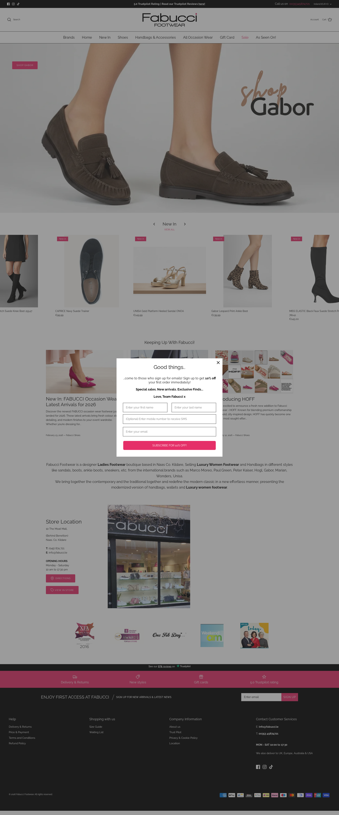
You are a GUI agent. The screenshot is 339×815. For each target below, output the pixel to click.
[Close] (218, 362)
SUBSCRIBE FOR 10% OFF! (169, 445)
